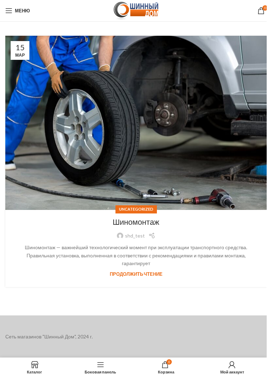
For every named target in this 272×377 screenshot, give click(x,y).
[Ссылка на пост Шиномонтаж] (136, 123)
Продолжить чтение (136, 274)
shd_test (135, 236)
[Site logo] (136, 10)
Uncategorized (136, 209)
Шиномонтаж (136, 222)
